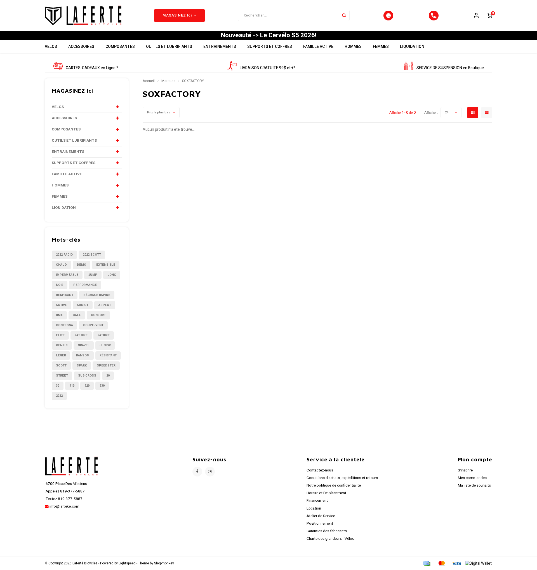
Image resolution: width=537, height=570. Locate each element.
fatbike (104, 335)
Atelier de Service (321, 516)
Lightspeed (127, 563)
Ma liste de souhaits (474, 485)
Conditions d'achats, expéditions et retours (342, 478)
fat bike (81, 335)
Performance (85, 284)
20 (108, 375)
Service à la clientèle (336, 459)
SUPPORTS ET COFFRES (269, 47)
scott (61, 365)
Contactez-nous (320, 470)
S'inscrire (465, 470)
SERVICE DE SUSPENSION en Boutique (450, 68)
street (62, 375)
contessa (64, 325)
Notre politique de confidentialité (334, 485)
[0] (489, 15)
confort (98, 315)
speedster (106, 365)
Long (111, 274)
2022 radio (64, 254)
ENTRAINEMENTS (219, 47)
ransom (83, 355)
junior (105, 345)
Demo (81, 264)
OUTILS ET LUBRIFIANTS (169, 47)
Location (314, 508)
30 (57, 385)
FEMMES (381, 47)
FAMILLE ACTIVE (318, 47)
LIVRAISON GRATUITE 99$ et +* (267, 68)
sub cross (87, 375)
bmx (59, 315)
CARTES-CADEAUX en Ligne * (92, 68)
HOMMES (353, 47)
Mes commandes (472, 478)
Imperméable (67, 274)
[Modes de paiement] (426, 563)
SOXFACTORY (193, 80)
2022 (59, 395)
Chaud (61, 264)
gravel (84, 345)
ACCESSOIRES (81, 47)
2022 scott (92, 254)
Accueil (149, 80)
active (61, 305)
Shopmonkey (164, 563)
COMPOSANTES (120, 47)
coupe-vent (93, 325)
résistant (108, 355)
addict (82, 305)
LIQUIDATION (412, 47)
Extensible (105, 264)
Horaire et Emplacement (326, 493)
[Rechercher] (344, 15)
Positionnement (320, 523)
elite (60, 335)
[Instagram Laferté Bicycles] (210, 471)
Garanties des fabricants (327, 531)
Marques (168, 80)
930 (102, 385)
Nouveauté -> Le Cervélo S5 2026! (268, 35)
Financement (317, 500)
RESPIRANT (64, 295)
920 (87, 385)
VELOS (51, 47)
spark (82, 365)
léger (61, 355)
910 (71, 385)
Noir (59, 284)
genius (62, 345)
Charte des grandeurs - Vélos (330, 538)
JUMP (92, 274)
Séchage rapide (96, 295)
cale (77, 315)
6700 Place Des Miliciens (66, 484)
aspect (104, 305)
